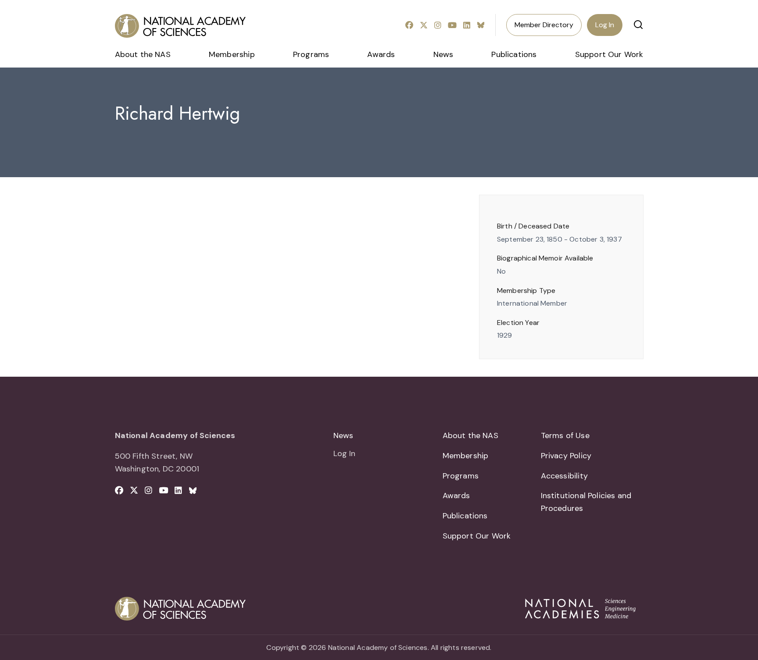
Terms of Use (565, 435)
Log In (604, 24)
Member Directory (544, 24)
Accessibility (564, 476)
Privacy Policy (566, 455)
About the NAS (143, 54)
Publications (513, 54)
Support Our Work (609, 54)
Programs (311, 54)
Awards (381, 54)
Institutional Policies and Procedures (586, 502)
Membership (232, 54)
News (443, 54)
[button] (638, 24)
